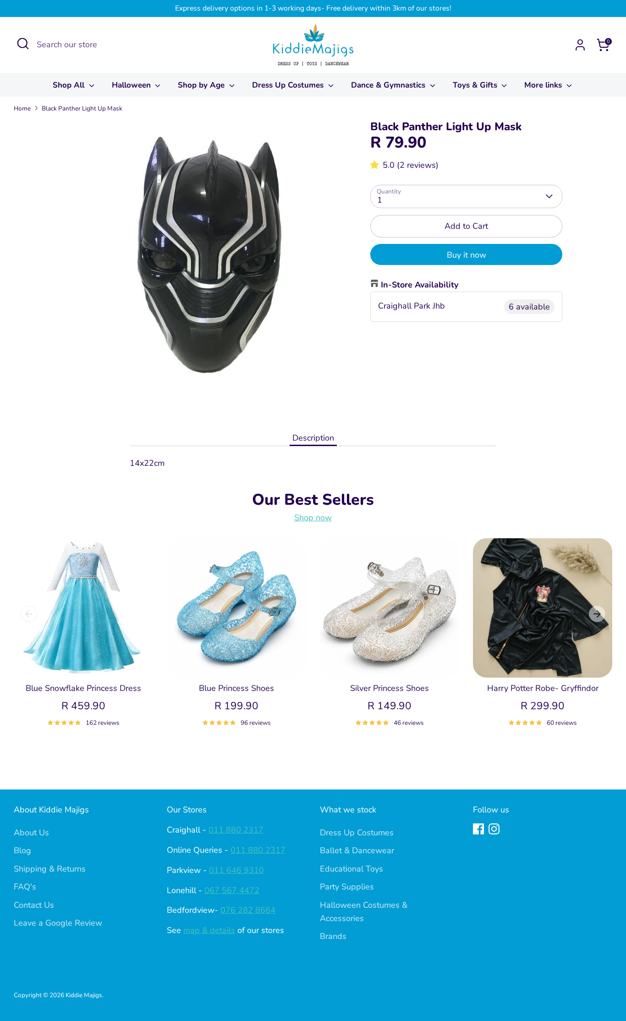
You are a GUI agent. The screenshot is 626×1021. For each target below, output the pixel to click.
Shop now (313, 517)
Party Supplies (347, 886)
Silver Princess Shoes (389, 688)
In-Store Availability (419, 284)
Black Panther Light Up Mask (82, 108)
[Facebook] (478, 828)
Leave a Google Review (58, 922)
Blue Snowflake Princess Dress (83, 688)
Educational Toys (351, 868)
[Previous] (28, 613)
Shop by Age (202, 85)
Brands (333, 936)
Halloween (132, 85)
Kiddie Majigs (84, 995)
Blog (22, 850)
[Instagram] (494, 828)
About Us (31, 832)
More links (544, 85)
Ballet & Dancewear (357, 850)
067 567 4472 (231, 890)
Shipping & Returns (50, 868)
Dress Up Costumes (289, 85)
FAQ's (25, 886)
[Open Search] (23, 43)
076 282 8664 (247, 910)
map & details (209, 930)
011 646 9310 (236, 870)
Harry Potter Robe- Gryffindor (543, 688)
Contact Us (34, 905)
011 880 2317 (236, 829)
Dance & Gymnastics (389, 85)
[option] (76, 643)
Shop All (70, 85)
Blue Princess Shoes (236, 688)
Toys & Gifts (476, 85)
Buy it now (466, 254)
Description (313, 437)
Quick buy (84, 661)
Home (22, 108)
